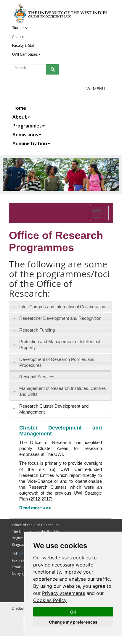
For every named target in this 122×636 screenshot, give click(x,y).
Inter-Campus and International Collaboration (62, 306)
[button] (11, 174)
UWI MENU (94, 88)
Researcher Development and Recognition (60, 318)
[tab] (60, 306)
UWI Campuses (25, 54)
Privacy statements (63, 593)
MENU (101, 213)
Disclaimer (21, 608)
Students (19, 27)
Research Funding (37, 329)
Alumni (18, 36)
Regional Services (36, 376)
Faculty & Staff (24, 45)
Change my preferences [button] (73, 621)
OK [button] (73, 611)
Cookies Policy (50, 600)
